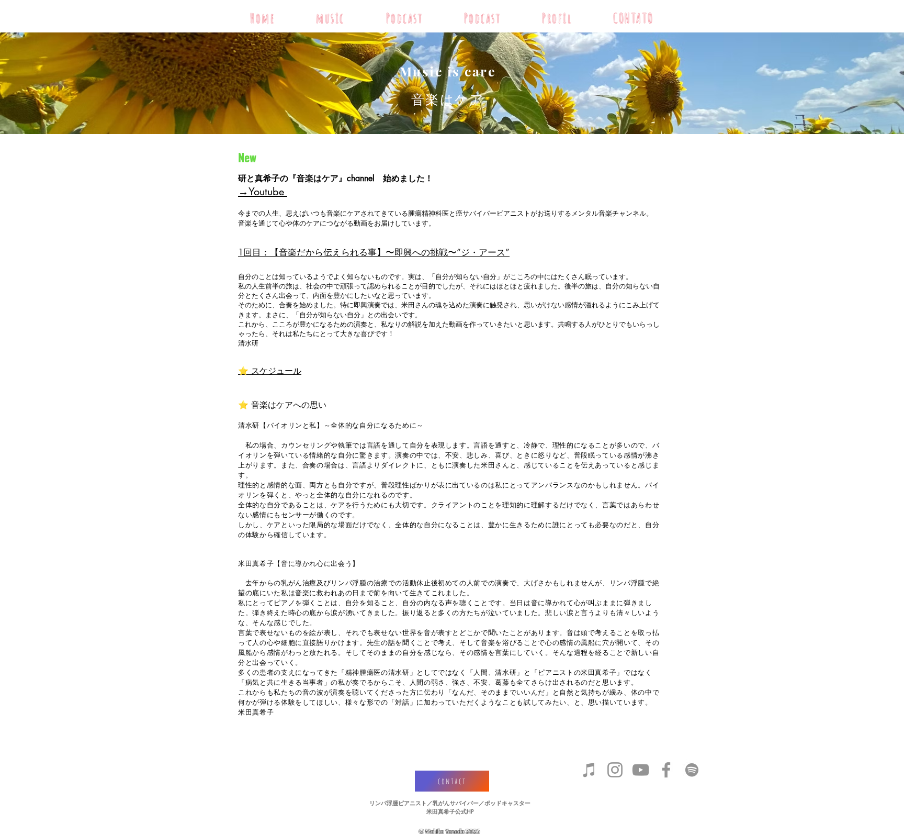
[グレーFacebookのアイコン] (666, 770)
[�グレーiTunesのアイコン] (589, 770)
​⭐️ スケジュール (269, 370)
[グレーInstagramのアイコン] (615, 770)
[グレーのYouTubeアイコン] (640, 770)
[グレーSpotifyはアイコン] (692, 770)
